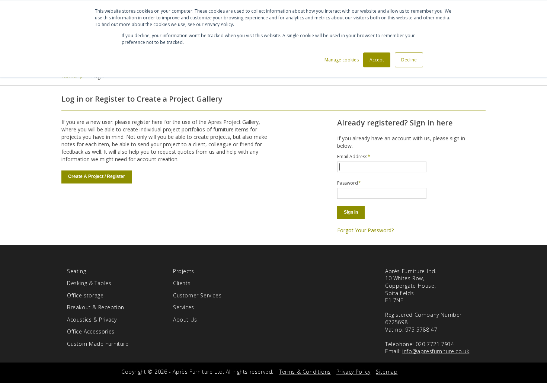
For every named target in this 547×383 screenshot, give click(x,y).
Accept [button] (377, 60)
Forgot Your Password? (365, 230)
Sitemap (386, 371)
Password (347, 183)
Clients (182, 283)
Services (183, 307)
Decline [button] (409, 60)
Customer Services (197, 295)
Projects (183, 271)
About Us (185, 319)
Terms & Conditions (305, 371)
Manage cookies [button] (341, 60)
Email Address (352, 156)
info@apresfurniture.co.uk (435, 351)
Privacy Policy (353, 371)
